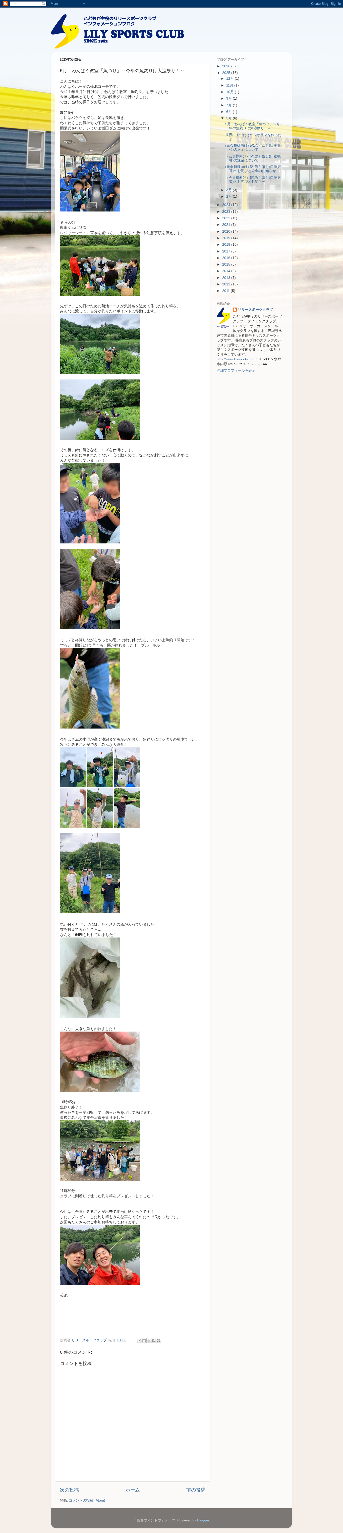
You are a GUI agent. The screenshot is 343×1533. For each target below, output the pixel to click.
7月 (229, 105)
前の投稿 (195, 1490)
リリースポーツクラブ (255, 310)
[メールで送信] (139, 1340)
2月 (229, 196)
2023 (226, 212)
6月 (229, 112)
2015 (226, 264)
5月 (229, 118)
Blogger (203, 1520)
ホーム (133, 1490)
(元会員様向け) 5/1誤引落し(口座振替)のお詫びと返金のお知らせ (253, 169)
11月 (230, 85)
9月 (229, 98)
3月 (229, 190)
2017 (226, 251)
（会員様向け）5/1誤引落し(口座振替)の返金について (253, 158)
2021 (226, 225)
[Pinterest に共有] (158, 1340)
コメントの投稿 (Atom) (87, 1500)
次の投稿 (69, 1490)
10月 (230, 92)
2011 (226, 291)
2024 (226, 205)
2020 (226, 231)
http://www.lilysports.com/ (237, 359)
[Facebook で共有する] (153, 1340)
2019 (226, 238)
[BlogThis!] (144, 1340)
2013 (226, 278)
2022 (226, 218)
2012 (226, 284)
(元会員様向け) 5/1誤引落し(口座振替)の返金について (253, 147)
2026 (226, 66)
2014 (226, 271)
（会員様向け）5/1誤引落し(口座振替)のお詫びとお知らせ (253, 180)
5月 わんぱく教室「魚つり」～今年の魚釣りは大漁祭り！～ (252, 126)
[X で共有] (148, 1340)
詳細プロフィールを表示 (236, 370)
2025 (226, 73)
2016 (226, 258)
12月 (230, 78)
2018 (226, 244)
